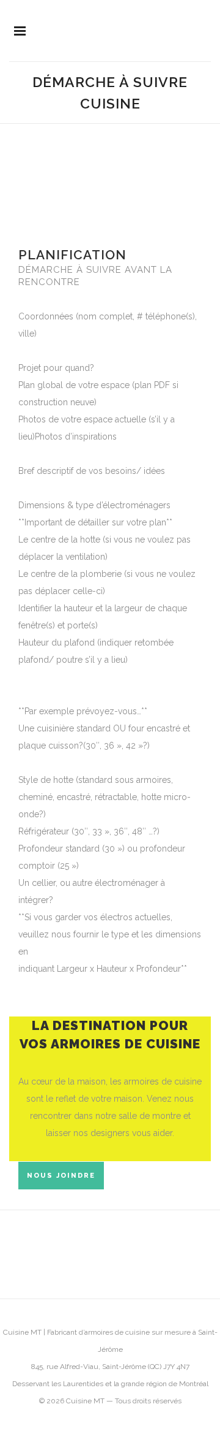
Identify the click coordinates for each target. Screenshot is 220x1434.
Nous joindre (61, 1176)
